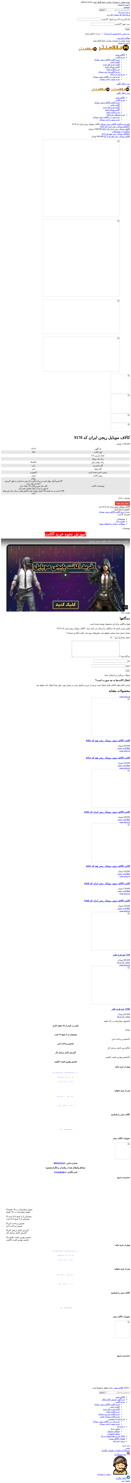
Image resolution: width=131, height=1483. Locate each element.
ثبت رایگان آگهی (123, 84)
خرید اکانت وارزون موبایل (109, 72)
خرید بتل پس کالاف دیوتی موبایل (65, 1182)
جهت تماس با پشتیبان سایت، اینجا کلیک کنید (111, 2)
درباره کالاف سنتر (65, 1124)
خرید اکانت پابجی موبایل (65, 1200)
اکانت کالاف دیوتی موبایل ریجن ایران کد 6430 (107, 883)
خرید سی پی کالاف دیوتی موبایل (106, 77)
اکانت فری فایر (111, 64)
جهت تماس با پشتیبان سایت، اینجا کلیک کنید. (111, 41)
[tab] (63, 519)
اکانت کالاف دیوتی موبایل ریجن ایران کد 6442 (107, 812)
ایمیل (128, 666)
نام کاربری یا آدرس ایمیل (116, 19)
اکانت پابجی (115, 62)
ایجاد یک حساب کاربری (116, 15)
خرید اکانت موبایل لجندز (65, 1196)
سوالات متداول (113, 1431)
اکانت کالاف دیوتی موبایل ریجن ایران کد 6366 (107, 900)
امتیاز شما (125, 637)
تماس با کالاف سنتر (65, 1120)
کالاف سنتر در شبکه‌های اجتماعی (65, 1133)
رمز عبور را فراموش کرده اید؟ (117, 34)
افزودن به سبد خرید (122, 509)
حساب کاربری (65, 1109)
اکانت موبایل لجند (112, 67)
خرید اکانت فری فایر (65, 1205)
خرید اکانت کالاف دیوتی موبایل (107, 60)
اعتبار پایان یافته (122, 503)
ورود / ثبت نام (119, 1441)
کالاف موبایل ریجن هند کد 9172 (116, 136)
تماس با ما (115, 1429)
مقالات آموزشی (123, 38)
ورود (127, 29)
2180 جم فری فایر (121, 1009)
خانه (128, 124)
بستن (127, 1448)
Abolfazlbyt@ (60, 1172)
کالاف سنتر (118, 1388)
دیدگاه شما (124, 656)
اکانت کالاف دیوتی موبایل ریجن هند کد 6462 (108, 740)
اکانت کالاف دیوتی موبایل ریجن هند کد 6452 (108, 757)
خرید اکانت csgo (113, 69)
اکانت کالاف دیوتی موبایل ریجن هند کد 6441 (108, 866)
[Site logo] (113, 50)
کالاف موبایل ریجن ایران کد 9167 (116, 129)
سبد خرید (65, 1085)
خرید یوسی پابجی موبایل (109, 79)
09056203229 (59, 1163)
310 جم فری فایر (121, 954)
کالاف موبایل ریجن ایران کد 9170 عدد (114, 507)
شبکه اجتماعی (113, 1434)
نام (129, 661)
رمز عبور (122, 24)
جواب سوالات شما (65, 1100)
